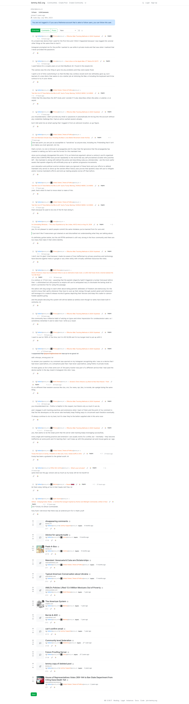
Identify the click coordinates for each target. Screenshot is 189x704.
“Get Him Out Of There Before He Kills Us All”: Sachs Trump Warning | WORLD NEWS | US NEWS (62, 93)
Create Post (63, 3)
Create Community (76, 3)
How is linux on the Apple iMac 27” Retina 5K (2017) (81, 61)
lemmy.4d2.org (38, 3)
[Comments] (40, 538)
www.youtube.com (51, 590)
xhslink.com (49, 604)
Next (34, 694)
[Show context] (102, 36)
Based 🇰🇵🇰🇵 (70, 484)
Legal (123, 700)
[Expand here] (40, 549)
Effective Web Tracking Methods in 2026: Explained (83, 36)
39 (48, 657)
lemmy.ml (48, 523)
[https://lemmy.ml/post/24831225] (40, 666)
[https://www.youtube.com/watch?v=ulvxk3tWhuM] (40, 590)
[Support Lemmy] (85, 3)
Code (142, 700)
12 (48, 634)
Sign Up (154, 3)
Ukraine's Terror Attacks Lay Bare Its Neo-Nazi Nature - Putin (89, 381)
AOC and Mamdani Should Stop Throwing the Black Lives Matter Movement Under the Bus (61, 137)
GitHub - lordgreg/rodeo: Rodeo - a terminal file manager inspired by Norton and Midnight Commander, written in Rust (69, 502)
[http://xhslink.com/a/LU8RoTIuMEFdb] (40, 604)
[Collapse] (33, 36)
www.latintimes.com (51, 562)
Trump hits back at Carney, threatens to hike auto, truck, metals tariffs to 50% (57, 453)
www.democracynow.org (53, 682)
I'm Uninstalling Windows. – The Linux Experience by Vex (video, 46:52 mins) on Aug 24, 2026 (62, 224)
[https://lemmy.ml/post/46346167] (40, 524)
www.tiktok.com (50, 576)
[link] (105, 36)
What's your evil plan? (78, 468)
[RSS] (82, 30)
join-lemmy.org (151, 700)
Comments (45, 30)
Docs (137, 700)
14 (48, 554)
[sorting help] (79, 30)
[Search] (143, 3)
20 (48, 540)
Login (147, 3)
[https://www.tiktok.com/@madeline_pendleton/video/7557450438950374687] (40, 577)
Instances (129, 700)
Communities (52, 3)
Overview (35, 30)
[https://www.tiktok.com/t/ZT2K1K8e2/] (40, 618)
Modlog (116, 700)
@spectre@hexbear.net (52, 354)
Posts (54, 30)
